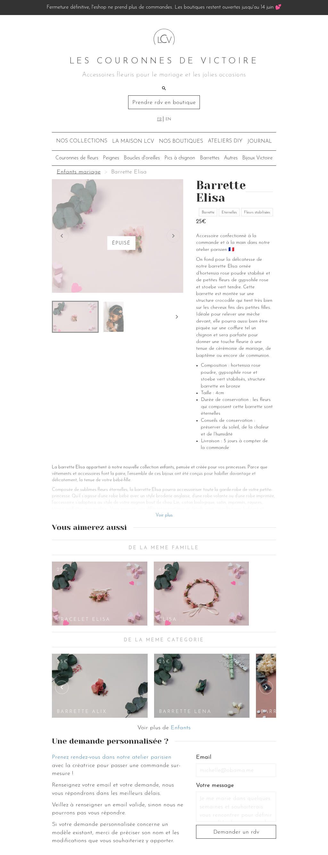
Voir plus (164, 515)
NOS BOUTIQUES (181, 141)
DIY (225, 141)
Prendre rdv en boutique (164, 103)
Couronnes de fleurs (76, 158)
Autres (231, 158)
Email (203, 757)
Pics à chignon (179, 158)
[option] (99, 594)
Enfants (181, 728)
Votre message (215, 785)
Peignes (111, 158)
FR (159, 119)
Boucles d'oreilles (142, 158)
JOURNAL (259, 141)
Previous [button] (62, 687)
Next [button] (266, 687)
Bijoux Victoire (257, 158)
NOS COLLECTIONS (81, 141)
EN (168, 119)
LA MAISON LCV (133, 141)
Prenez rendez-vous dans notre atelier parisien (111, 757)
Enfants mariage (79, 172)
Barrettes (209, 158)
